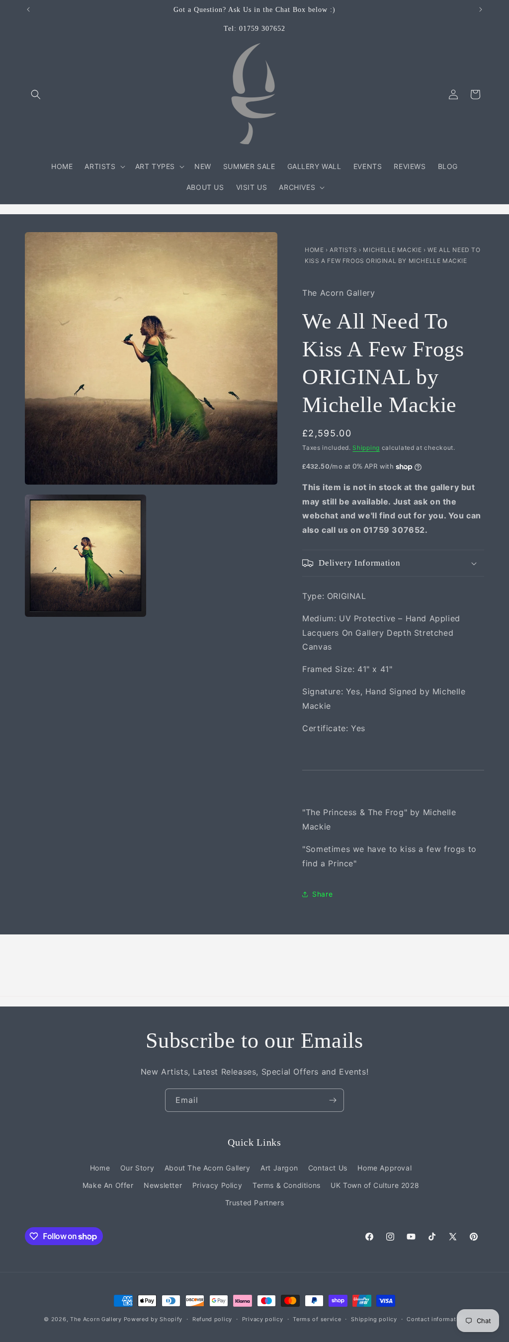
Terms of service (317, 1319)
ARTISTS (343, 249)
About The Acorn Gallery (208, 1168)
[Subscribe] (332, 1100)
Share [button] (322, 894)
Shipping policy (374, 1319)
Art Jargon (279, 1168)
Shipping (366, 447)
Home (315, 249)
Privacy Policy (217, 1185)
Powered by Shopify (153, 1319)
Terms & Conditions (287, 1185)
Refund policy (212, 1319)
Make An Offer (108, 1185)
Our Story (137, 1168)
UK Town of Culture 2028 (375, 1185)
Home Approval (384, 1168)
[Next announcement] (481, 9)
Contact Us (327, 1168)
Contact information (436, 1319)
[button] (36, 94)
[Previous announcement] (28, 9)
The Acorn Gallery (96, 1319)
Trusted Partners (254, 1202)
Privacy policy (262, 1319)
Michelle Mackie (393, 249)
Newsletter (163, 1185)
